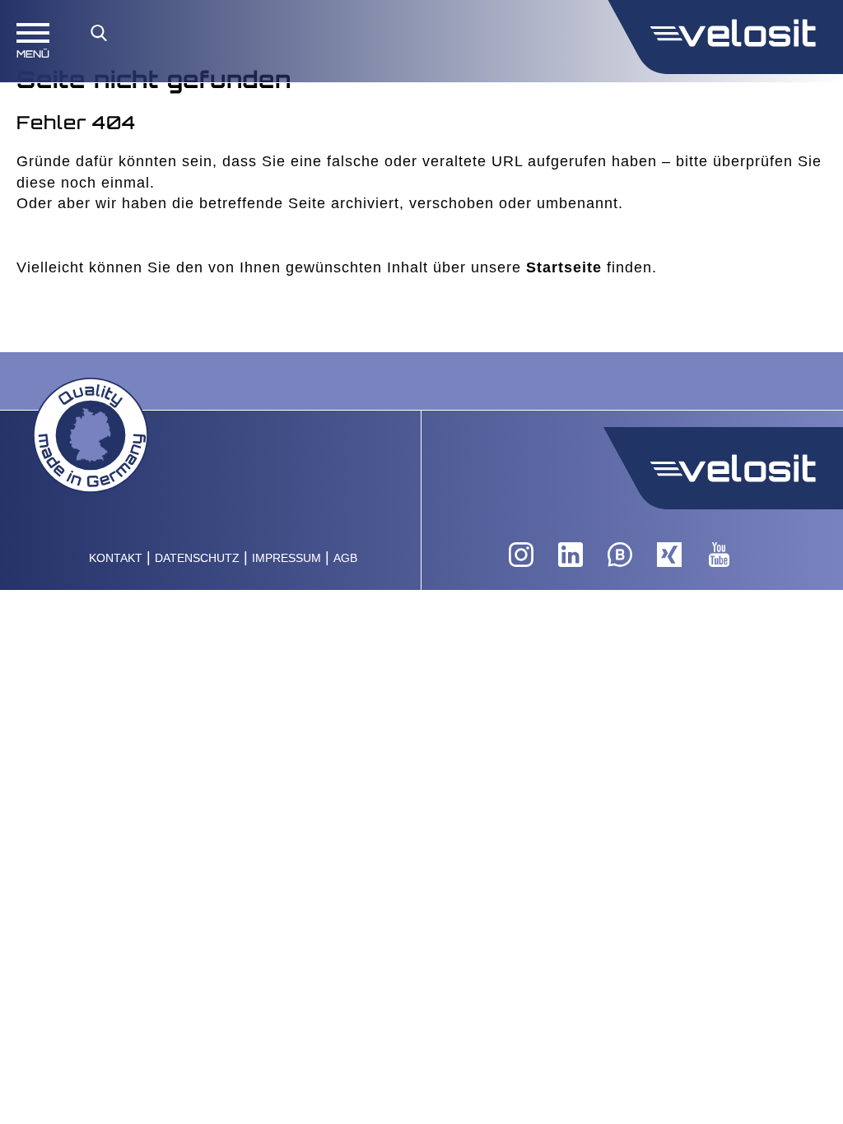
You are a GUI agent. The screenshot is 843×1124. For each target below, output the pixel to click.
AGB (345, 558)
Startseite (564, 267)
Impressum (286, 558)
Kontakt (115, 558)
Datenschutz (197, 558)
